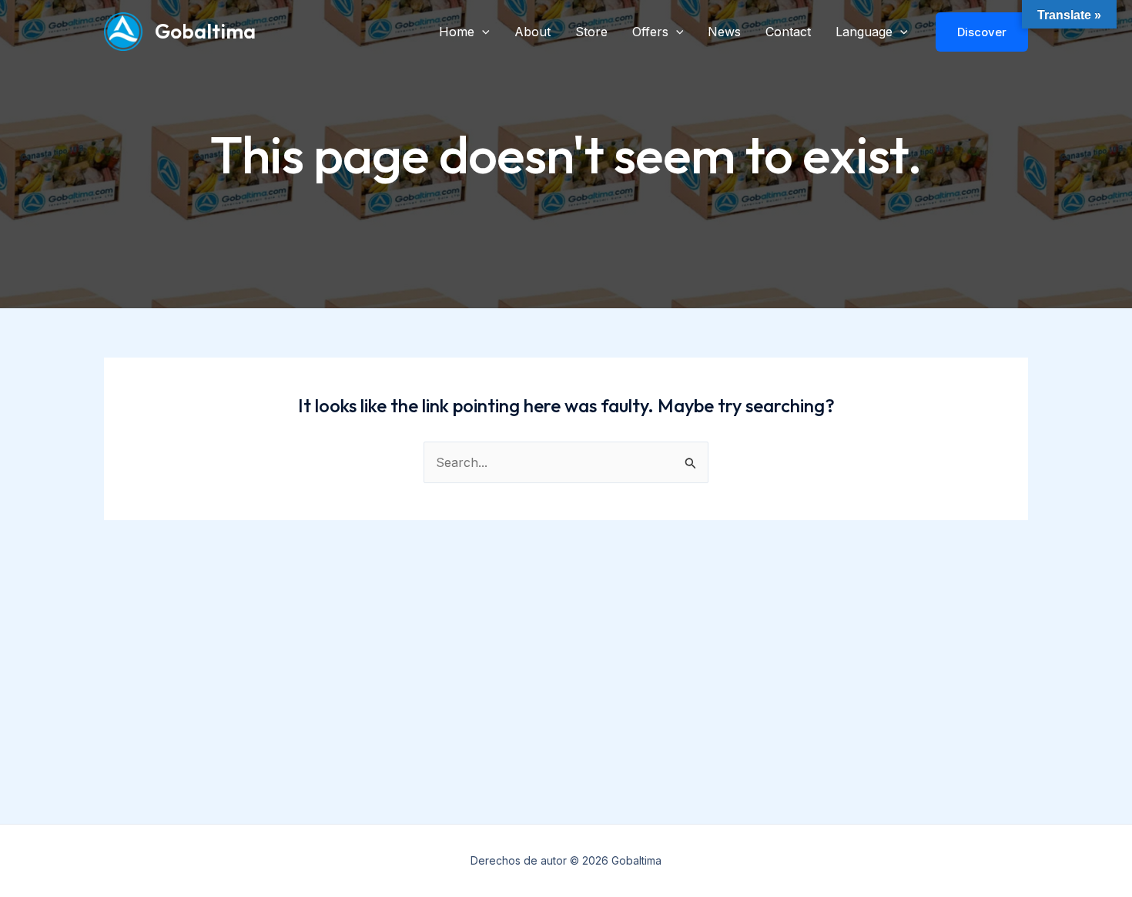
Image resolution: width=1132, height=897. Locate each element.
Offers (650, 31)
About (532, 31)
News (724, 31)
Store (591, 31)
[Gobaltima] (123, 30)
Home (456, 31)
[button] (482, 31)
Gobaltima (205, 31)
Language (864, 31)
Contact (788, 31)
